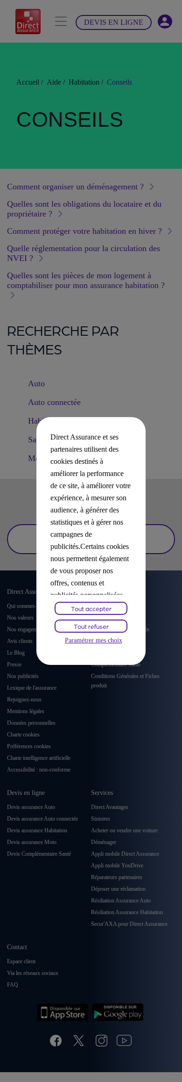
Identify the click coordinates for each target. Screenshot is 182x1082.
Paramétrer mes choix (93, 640)
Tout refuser (91, 626)
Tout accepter (91, 608)
